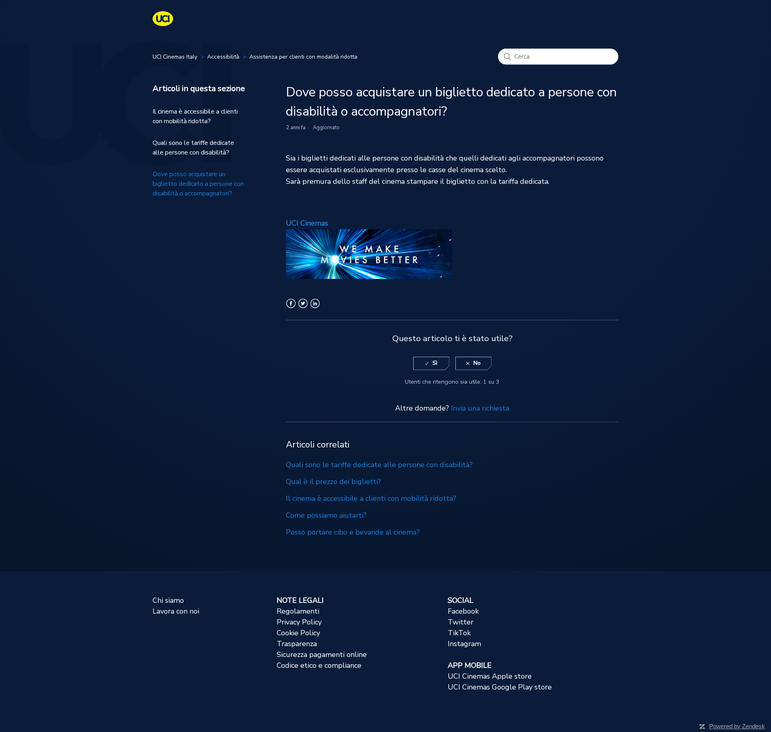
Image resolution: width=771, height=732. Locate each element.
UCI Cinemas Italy (175, 57)
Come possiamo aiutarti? (326, 515)
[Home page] (163, 23)
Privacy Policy (299, 622)
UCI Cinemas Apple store (490, 676)
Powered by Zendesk (737, 726)
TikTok (459, 633)
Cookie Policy (298, 633)
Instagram (464, 644)
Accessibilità (223, 57)
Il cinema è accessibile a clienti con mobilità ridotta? (195, 116)
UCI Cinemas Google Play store (500, 687)
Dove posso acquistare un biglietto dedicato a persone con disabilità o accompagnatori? (198, 184)
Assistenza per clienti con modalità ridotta (303, 57)
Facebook (291, 308)
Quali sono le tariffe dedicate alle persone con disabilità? (193, 147)
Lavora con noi (176, 611)
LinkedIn (315, 308)
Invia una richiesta (480, 408)
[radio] (431, 363)
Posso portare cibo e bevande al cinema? (353, 532)
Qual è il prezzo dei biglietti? (333, 481)
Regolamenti (298, 611)
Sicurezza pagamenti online (322, 654)
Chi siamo (168, 600)
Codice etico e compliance (319, 665)
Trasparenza (297, 644)
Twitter (303, 308)
